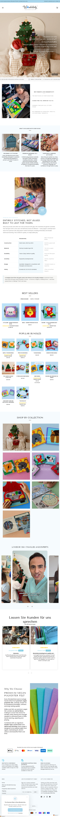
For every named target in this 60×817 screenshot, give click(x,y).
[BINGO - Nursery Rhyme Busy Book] (30, 312)
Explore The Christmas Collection (43, 51)
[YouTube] (49, 796)
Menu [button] (3, 779)
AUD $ (33, 806)
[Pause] (14, 601)
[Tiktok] (44, 796)
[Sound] (9, 600)
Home (3, 782)
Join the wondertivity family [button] (29, 779)
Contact (4, 793)
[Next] (56, 313)
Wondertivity (29, 810)
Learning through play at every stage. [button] (42, 106)
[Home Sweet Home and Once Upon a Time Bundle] (8, 393)
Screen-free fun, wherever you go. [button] (43, 100)
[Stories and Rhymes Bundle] (22, 368)
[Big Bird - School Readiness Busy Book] (49, 312)
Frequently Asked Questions (9, 788)
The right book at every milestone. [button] (43, 96)
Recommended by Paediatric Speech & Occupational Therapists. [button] (43, 112)
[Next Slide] (32, 606)
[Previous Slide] (27, 606)
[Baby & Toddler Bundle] (8, 345)
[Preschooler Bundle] (22, 345)
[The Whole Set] (22, 393)
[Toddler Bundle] (37, 345)
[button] (6, 325)
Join (35, 792)
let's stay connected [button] (47, 779)
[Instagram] (47, 796)
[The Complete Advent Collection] (8, 368)
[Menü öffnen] (4, 8)
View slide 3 (56, 74)
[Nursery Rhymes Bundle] (51, 345)
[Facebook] (41, 796)
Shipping (4, 791)
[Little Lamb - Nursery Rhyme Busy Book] (10, 312)
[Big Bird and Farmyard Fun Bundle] (51, 368)
